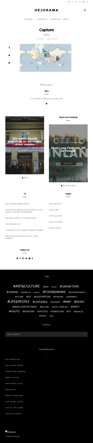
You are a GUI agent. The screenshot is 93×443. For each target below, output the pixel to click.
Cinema (13, 292)
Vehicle (79, 311)
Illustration (42, 296)
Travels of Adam (13, 414)
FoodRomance (77, 292)
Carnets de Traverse (15, 371)
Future (19, 297)
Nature (45, 307)
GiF (29, 296)
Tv (69, 311)
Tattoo (43, 311)
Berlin (27, 133)
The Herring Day (13, 224)
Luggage (56, 302)
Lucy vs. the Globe (14, 408)
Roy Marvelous (12, 359)
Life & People (55, 204)
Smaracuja (10, 389)
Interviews (58, 297)
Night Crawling (60, 307)
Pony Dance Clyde (14, 383)
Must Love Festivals (75, 142)
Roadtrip (29, 311)
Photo (14, 311)
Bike (46, 286)
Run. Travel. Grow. (14, 365)
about (66, 19)
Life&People (19, 301)
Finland (63, 142)
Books (54, 287)
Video (43, 316)
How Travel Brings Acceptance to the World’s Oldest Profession (23, 211)
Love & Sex (54, 210)
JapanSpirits (72, 297)
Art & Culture (55, 216)
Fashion (37, 292)
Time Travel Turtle (14, 401)
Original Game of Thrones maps (20, 218)
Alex (46, 91)
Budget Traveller (14, 395)
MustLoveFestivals (25, 306)
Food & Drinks (55, 222)
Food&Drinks (55, 292)
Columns (28, 19)
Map (68, 301)
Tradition (58, 311)
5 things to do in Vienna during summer (24, 230)
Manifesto (56, 19)
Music (80, 301)
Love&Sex (40, 301)
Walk (52, 316)
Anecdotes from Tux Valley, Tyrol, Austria (22, 237)
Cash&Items (70, 286)
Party (76, 306)
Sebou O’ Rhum (12, 377)
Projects (41, 19)
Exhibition (26, 292)
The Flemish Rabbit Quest (17, 204)
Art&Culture (27, 286)
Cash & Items (55, 228)
